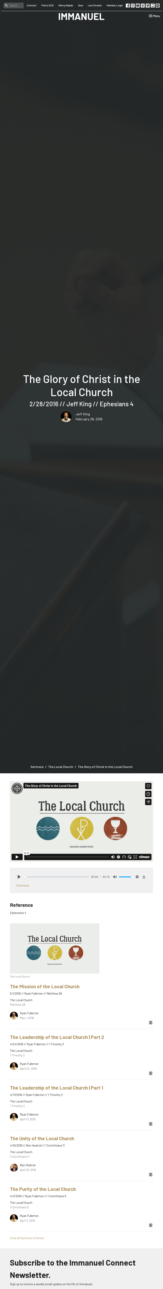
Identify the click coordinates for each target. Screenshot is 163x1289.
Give (80, 5)
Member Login (115, 5)
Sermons (37, 767)
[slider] (56, 877)
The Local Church (60, 767)
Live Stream (95, 5)
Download (22, 885)
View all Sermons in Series (27, 1238)
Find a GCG (48, 5)
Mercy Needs (66, 5)
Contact (32, 5)
